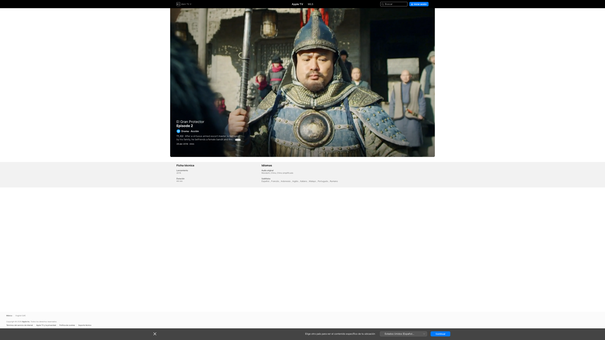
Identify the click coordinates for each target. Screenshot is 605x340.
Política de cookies (67, 325)
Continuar (440, 334)
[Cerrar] (154, 333)
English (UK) (21, 316)
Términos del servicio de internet (19, 325)
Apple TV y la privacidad (46, 325)
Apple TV (297, 4)
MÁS (238, 140)
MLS (310, 4)
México (9, 316)
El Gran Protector (190, 122)
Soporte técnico (84, 325)
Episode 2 (302, 82)
